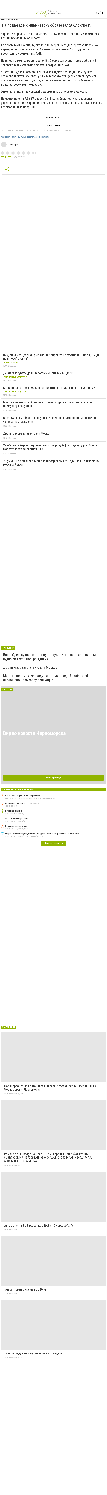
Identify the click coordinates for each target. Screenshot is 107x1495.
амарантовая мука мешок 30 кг (25, 1289)
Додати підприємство (53, 843)
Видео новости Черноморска (34, 733)
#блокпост (5, 137)
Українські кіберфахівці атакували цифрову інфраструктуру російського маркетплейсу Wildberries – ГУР (51, 447)
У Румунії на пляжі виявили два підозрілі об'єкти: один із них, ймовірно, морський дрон (51, 462)
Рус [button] (97, 13)
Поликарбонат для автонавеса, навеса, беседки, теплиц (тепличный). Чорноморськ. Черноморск (50, 1087)
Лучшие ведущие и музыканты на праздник (33, 1353)
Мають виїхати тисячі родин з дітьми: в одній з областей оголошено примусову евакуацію (48, 404)
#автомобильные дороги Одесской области (30, 137)
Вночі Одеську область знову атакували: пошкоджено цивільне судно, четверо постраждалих (49, 419)
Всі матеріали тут (53, 777)
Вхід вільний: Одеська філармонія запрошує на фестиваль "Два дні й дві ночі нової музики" (51, 356)
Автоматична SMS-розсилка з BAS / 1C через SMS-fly (38, 1225)
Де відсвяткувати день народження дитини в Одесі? (38, 373)
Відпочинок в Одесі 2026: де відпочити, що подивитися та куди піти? (49, 388)
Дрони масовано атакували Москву (27, 433)
